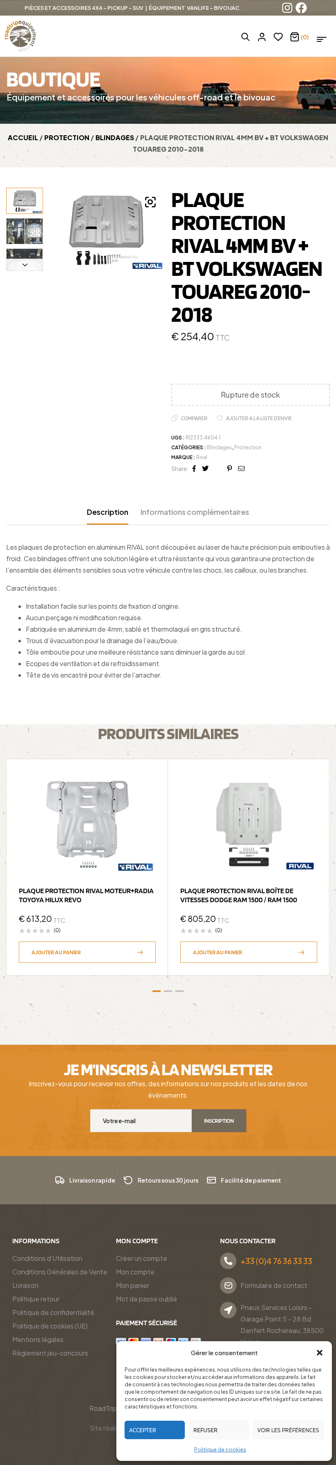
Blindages (114, 137)
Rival (201, 457)
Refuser (205, 1430)
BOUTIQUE (53, 78)
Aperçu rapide (145, 802)
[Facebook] (301, 8)
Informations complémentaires (195, 511)
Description (107, 511)
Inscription (219, 1120)
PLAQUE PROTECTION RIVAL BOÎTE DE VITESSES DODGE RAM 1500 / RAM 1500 (238, 895)
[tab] (107, 516)
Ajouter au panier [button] (56, 952)
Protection (66, 137)
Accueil (23, 137)
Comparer (194, 418)
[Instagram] (287, 8)
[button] (320, 1353)
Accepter (142, 1430)
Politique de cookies (220, 1450)
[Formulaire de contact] (228, 1285)
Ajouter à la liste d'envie (259, 418)
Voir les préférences (288, 1430)
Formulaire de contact (274, 1285)
